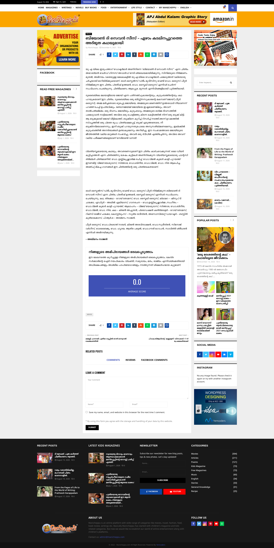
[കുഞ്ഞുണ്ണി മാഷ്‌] (206, 287)
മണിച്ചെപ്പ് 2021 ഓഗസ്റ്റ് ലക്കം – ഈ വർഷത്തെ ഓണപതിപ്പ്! (223, 300)
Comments (113, 360)
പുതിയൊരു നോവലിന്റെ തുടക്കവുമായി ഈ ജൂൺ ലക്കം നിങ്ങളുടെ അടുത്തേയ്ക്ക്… (67, 153)
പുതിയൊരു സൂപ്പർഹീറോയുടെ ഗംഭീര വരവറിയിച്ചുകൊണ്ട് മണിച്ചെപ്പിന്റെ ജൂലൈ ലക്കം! (67, 128)
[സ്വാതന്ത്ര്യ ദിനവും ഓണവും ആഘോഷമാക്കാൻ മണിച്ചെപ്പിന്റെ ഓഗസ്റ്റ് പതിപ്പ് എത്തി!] (47, 101)
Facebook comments (154, 360)
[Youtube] (216, 524)
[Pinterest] (210, 524)
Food (103, 8)
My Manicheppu (167, 8)
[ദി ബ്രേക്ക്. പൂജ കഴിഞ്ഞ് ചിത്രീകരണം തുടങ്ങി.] (204, 107)
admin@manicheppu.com (112, 537)
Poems (194, 462)
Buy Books (91, 8)
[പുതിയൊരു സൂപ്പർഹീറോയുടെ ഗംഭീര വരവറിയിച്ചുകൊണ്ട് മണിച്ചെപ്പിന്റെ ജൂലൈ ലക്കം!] (47, 126)
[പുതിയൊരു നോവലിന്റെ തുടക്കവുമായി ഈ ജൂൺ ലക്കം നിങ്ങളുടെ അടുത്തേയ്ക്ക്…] (47, 151)
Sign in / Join (60, 2)
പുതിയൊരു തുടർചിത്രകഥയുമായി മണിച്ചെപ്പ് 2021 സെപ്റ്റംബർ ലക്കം (224, 328)
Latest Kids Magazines (104, 445)
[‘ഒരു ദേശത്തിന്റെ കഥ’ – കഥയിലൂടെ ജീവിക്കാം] (215, 239)
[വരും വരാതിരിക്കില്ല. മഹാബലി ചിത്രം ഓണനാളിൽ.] (204, 130)
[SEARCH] (231, 83)
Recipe (194, 491)
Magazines (52, 8)
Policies (73, 2)
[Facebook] (193, 524)
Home (41, 8)
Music (194, 475)
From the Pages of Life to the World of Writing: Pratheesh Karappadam (67, 490)
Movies (88, 34)
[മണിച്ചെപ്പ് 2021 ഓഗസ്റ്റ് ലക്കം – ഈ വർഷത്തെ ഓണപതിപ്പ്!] (225, 287)
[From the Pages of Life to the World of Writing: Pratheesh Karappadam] (204, 153)
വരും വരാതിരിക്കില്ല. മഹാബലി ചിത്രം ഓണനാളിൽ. (64, 473)
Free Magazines (198, 470)
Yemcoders (160, 545)
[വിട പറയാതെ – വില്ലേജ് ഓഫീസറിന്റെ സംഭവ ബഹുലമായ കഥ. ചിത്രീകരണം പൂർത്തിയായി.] (204, 176)
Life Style (136, 8)
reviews (130, 360)
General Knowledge (200, 487)
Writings (67, 8)
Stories (194, 483)
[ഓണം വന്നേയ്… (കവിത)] (204, 204)
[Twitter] (199, 524)
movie (89, 314)
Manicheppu (93, 48)
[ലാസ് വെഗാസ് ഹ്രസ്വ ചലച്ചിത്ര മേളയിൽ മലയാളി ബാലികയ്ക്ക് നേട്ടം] (206, 314)
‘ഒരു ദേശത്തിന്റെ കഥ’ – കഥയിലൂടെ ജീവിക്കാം (213, 256)
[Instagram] (205, 524)
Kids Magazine (198, 466)
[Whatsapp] (222, 524)
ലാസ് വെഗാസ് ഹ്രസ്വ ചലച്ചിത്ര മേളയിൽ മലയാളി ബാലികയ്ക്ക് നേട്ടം (205, 328)
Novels (79, 8)
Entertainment (118, 8)
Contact (150, 8)
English (184, 8)
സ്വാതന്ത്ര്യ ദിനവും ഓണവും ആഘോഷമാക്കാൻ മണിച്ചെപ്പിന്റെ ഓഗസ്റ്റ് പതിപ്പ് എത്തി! (67, 103)
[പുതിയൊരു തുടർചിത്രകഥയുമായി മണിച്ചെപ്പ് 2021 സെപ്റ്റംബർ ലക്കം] (225, 314)
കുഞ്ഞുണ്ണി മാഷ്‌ (205, 296)
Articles (194, 458)
